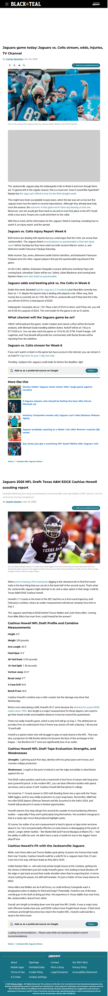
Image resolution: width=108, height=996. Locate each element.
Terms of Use (18, 972)
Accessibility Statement (84, 972)
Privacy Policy (79, 967)
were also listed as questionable (40, 276)
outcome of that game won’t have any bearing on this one (60, 207)
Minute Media (16, 984)
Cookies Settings (38, 977)
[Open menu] (6, 4)
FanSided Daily (37, 967)
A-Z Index (16, 977)
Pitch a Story (57, 967)
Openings (34, 962)
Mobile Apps (17, 967)
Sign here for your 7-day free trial (37, 355)
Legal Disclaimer (59, 972)
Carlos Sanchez (14, 59)
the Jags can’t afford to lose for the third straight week (48, 193)
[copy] (24, 65)
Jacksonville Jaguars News (29, 461)
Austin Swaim (13, 501)
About (14, 962)
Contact (55, 962)
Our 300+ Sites (80, 962)
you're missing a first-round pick (30, 581)
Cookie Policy (36, 972)
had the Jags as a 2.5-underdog (52, 289)
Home (11, 461)
